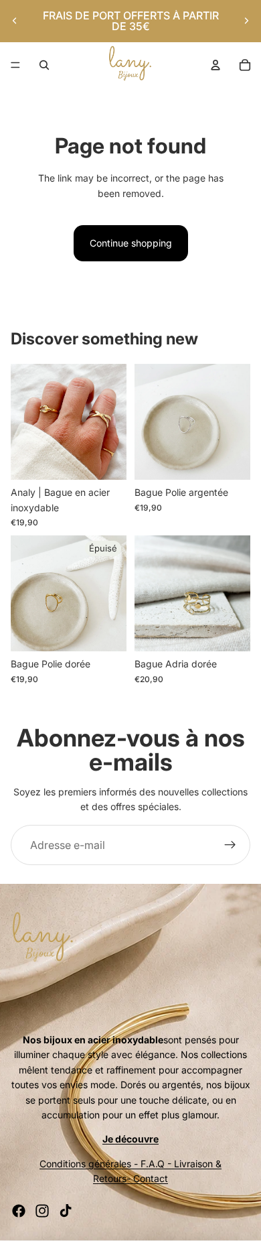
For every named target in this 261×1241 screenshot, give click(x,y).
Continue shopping (131, 243)
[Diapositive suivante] (246, 21)
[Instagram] (42, 1211)
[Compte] (215, 65)
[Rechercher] (44, 65)
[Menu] (15, 65)
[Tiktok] (66, 1211)
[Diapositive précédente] (14, 21)
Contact (150, 1178)
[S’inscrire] (230, 845)
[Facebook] (19, 1211)
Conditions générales (85, 1163)
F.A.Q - (156, 1163)
